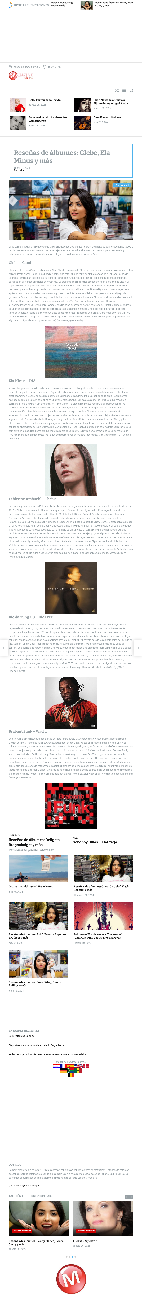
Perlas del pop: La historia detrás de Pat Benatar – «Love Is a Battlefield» (47, 1054)
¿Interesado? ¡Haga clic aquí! (24, 1185)
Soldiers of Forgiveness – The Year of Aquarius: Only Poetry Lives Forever (98, 936)
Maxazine (19, 170)
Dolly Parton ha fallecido (45, 100)
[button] (127, 1197)
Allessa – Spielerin (85, 1241)
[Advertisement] (71, 35)
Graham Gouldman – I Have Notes (31, 886)
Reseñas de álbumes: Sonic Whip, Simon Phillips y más (35, 984)
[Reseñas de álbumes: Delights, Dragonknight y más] (4, 648)
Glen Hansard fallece (107, 117)
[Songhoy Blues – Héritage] (138, 648)
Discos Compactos (22, 1231)
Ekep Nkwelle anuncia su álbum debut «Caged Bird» (111, 101)
